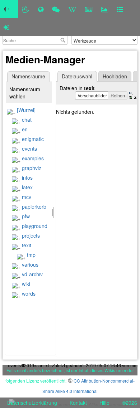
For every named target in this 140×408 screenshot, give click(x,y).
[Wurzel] (26, 109)
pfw (26, 216)
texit (26, 245)
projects (31, 235)
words (29, 293)
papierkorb (34, 206)
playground (34, 225)
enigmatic (33, 138)
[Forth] (25, 9)
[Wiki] (72, 9)
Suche (63, 40)
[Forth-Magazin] (88, 9)
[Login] (6, 27)
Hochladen (115, 76)
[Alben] (105, 9)
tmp (31, 254)
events (29, 148)
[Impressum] (120, 9)
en (25, 129)
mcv (26, 196)
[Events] (55, 9)
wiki (26, 283)
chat (27, 119)
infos (27, 177)
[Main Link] (9, 9)
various (30, 264)
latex (27, 187)
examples (33, 158)
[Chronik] (40, 9)
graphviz (31, 167)
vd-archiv (32, 274)
